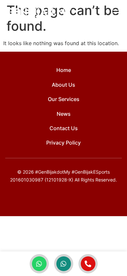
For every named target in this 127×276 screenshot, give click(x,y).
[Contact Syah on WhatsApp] (63, 263)
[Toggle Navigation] (116, 13)
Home (63, 70)
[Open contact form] (88, 263)
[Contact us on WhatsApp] (39, 263)
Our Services (63, 99)
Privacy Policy (63, 142)
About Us (63, 84)
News (64, 114)
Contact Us (63, 128)
